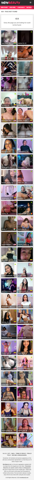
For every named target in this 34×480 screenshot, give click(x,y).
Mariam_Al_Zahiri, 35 (8, 415)
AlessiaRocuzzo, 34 (7, 136)
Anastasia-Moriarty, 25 (25, 368)
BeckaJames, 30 (23, 322)
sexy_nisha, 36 (6, 43)
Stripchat (5, 468)
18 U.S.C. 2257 (6, 453)
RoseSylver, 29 (6, 151)
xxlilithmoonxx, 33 (7, 291)
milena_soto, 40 (22, 430)
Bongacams (27, 468)
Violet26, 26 (21, 353)
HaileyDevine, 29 (7, 337)
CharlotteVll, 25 (6, 353)
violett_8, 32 (5, 399)
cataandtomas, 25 (23, 74)
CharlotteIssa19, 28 (24, 260)
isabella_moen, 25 (23, 244)
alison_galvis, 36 (7, 167)
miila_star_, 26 (22, 182)
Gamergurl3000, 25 (7, 368)
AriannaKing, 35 (6, 306)
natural (29, 7)
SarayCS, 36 (5, 105)
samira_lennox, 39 (7, 74)
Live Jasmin (11, 468)
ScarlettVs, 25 (22, 446)
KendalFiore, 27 (22, 58)
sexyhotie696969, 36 (24, 89)
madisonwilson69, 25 (8, 275)
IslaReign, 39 (22, 337)
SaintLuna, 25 (22, 229)
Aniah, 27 (4, 229)
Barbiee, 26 (5, 322)
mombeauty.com (24, 477)
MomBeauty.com (7, 464)
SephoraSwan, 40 (7, 430)
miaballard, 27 (6, 260)
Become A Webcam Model (19, 455)
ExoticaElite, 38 (6, 446)
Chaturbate (28, 466)
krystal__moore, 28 (7, 182)
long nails (21, 7)
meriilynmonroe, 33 (24, 136)
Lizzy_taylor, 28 (6, 384)
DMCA (13, 453)
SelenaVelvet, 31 (23, 213)
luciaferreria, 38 (6, 198)
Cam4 (16, 468)
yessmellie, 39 (6, 58)
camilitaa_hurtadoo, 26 (25, 415)
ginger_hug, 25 (6, 89)
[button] (30, 2)
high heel (13, 7)
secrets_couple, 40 (23, 120)
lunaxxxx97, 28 (22, 167)
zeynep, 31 (21, 384)
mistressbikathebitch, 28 (9, 244)
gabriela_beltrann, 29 (24, 306)
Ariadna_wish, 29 (23, 275)
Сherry (20, 468)
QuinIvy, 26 (5, 213)
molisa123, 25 (22, 43)
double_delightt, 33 (23, 105)
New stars (4, 7)
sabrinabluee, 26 (23, 151)
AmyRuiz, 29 (21, 198)
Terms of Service (21, 453)
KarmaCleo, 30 (6, 120)
